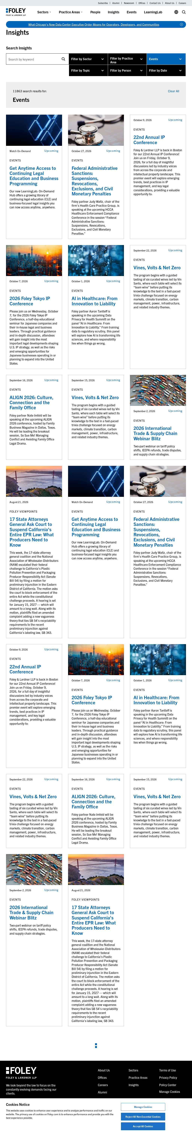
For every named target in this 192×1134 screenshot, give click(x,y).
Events (131, 12)
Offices (142, 3)
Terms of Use (167, 1070)
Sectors (42, 12)
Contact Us (155, 3)
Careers (182, 3)
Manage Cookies (143, 1106)
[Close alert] (181, 24)
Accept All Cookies (143, 1126)
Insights (113, 12)
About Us (169, 3)
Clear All (173, 91)
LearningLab (153, 12)
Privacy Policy (168, 1077)
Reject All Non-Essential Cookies (142, 1116)
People (95, 12)
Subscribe (103, 3)
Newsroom (129, 3)
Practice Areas (69, 12)
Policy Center (167, 1085)
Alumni (115, 3)
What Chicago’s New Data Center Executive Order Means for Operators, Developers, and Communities (93, 24)
